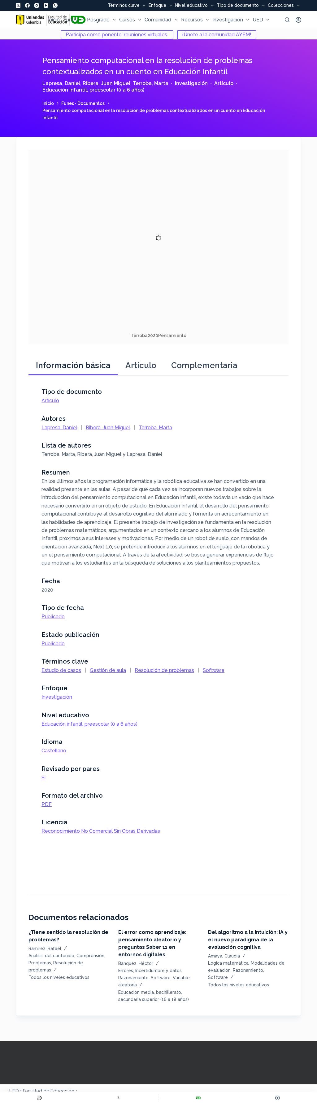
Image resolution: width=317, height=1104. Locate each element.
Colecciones (281, 5)
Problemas (39, 962)
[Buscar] (287, 19)
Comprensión (90, 955)
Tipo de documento (238, 5)
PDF (46, 804)
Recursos (192, 20)
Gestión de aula (108, 670)
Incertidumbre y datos (158, 970)
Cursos (127, 20)
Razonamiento (133, 977)
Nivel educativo (191, 5)
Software (213, 670)
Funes (70, 20)
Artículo (223, 83)
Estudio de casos (61, 670)
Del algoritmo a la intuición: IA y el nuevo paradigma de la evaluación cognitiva (248, 939)
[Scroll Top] (277, 1098)
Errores (125, 970)
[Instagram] (36, 5)
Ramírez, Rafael (44, 948)
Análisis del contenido (51, 955)
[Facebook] (27, 5)
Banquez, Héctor (135, 963)
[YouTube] (46, 5)
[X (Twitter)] (18, 5)
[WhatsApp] (55, 5)
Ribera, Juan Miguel (106, 83)
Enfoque (157, 5)
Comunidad (158, 20)
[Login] (298, 20)
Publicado (53, 617)
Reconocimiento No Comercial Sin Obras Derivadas (100, 831)
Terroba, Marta (150, 83)
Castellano (53, 751)
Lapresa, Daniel (61, 83)
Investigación (227, 20)
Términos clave (124, 5)
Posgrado (98, 20)
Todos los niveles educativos (58, 977)
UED (258, 20)
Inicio (54, 20)
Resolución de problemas (164, 670)
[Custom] (39, 1098)
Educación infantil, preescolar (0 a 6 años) (93, 90)
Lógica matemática (228, 963)
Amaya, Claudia (224, 955)
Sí (43, 778)
